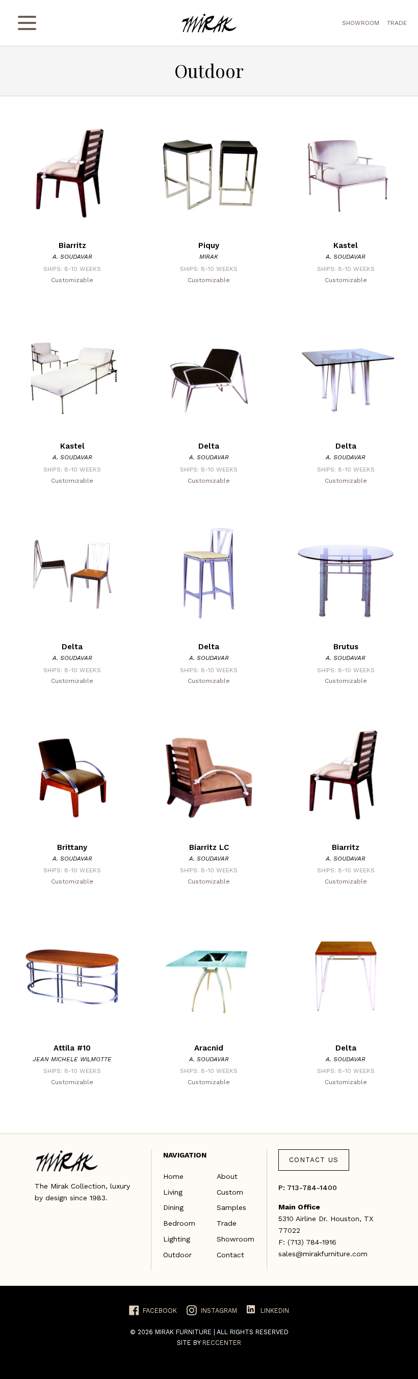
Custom (230, 1192)
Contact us (313, 1160)
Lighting (176, 1239)
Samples (231, 1207)
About (227, 1176)
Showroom (360, 22)
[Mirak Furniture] (209, 23)
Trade (397, 22)
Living (172, 1192)
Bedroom (179, 1223)
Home (173, 1176)
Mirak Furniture (184, 1332)
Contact (230, 1255)
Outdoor (177, 1255)
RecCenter (221, 1342)
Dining (173, 1207)
